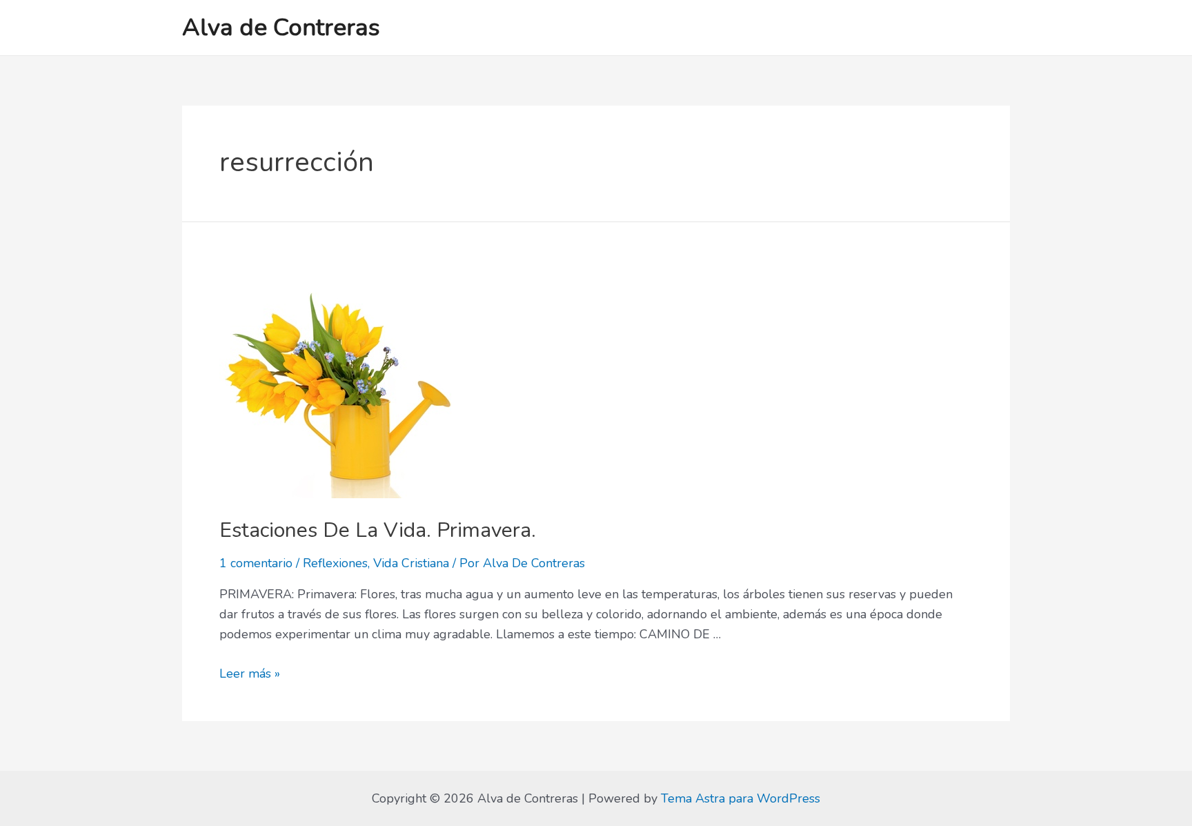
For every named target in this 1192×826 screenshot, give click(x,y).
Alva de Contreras (281, 27)
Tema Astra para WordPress (740, 798)
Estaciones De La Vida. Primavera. (377, 530)
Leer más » (249, 673)
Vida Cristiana (411, 563)
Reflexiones (335, 563)
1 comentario (255, 563)
